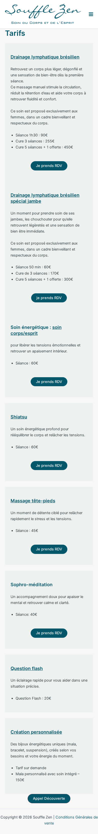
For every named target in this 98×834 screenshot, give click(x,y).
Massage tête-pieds (33, 500)
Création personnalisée (36, 732)
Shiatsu (19, 417)
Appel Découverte (49, 798)
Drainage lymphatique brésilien (45, 57)
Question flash (27, 668)
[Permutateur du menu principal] (91, 14)
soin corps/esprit (36, 330)
